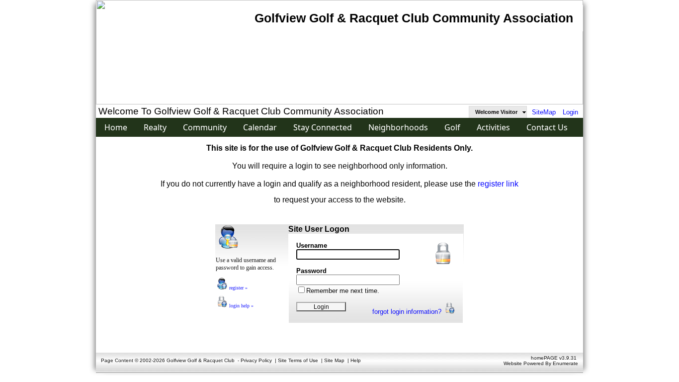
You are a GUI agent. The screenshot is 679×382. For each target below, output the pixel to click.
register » (238, 287)
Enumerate (565, 363)
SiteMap (544, 112)
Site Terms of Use (298, 360)
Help (355, 360)
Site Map (334, 360)
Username (311, 245)
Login (570, 112)
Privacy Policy (256, 360)
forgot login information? (407, 311)
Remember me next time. (342, 290)
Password (311, 271)
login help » (241, 305)
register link (498, 184)
